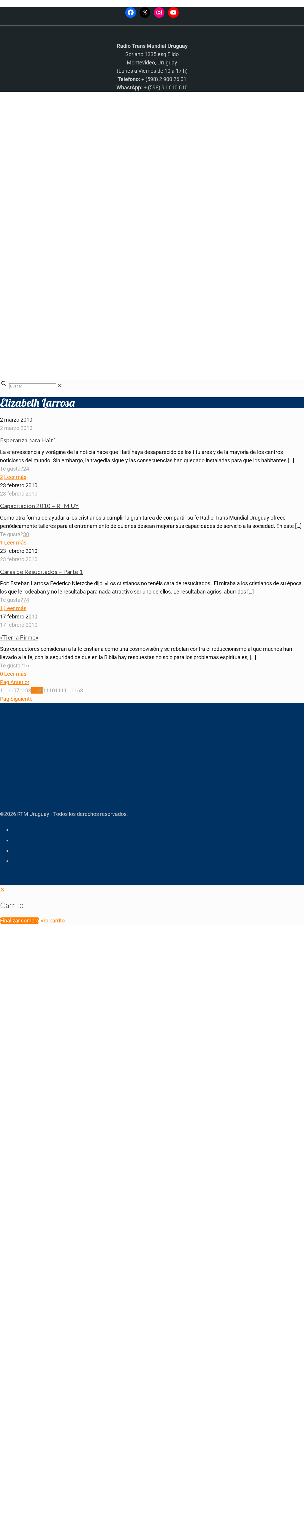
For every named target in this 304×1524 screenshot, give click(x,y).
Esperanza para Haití (27, 440)
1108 (25, 690)
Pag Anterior (14, 682)
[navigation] (152, 905)
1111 (61, 690)
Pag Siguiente (16, 699)
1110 (49, 690)
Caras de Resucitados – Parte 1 (41, 571)
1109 (37, 690)
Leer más (15, 477)
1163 (77, 690)
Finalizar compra (19, 920)
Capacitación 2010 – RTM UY (39, 505)
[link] (60, 385)
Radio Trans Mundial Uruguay (73, 1429)
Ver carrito (52, 920)
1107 (13, 690)
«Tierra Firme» (19, 637)
